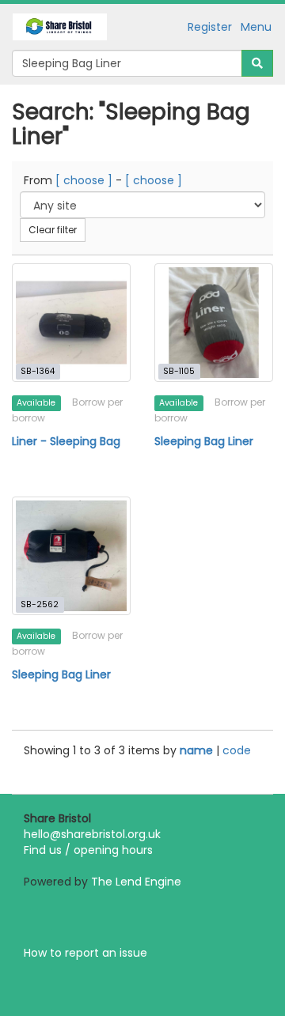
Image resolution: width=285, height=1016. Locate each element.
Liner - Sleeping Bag (66, 441)
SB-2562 (40, 604)
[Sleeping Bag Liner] (213, 322)
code (236, 750)
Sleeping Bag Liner (203, 441)
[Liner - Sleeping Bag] (71, 322)
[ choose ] (83, 180)
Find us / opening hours (88, 850)
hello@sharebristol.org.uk (92, 834)
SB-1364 (38, 371)
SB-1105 (179, 371)
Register (210, 27)
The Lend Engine (136, 881)
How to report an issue (85, 953)
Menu (256, 27)
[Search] (257, 63)
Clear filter (52, 229)
